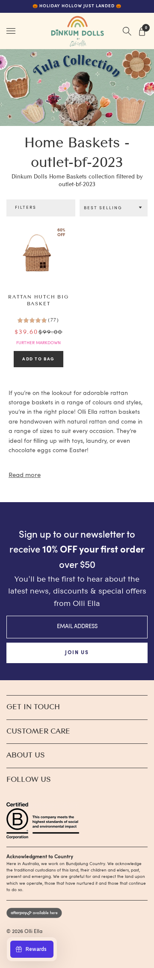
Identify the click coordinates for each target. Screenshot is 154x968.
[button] (114, 208)
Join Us (77, 652)
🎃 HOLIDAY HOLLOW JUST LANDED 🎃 (77, 6)
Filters (26, 207)
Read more (25, 475)
